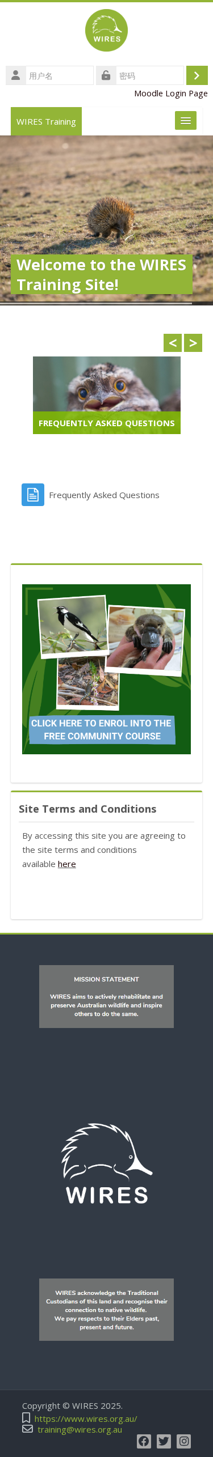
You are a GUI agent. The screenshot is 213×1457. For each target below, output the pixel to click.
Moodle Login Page (171, 93)
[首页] (106, 32)
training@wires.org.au (79, 1429)
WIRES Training (46, 121)
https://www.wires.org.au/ (86, 1418)
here (67, 863)
